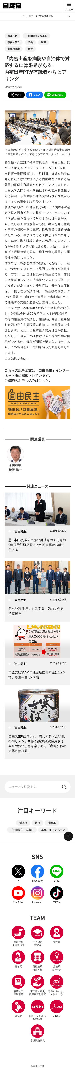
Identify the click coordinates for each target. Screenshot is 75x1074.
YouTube (18, 895)
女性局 (56, 941)
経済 (37, 822)
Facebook (37, 873)
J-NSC (56, 1016)
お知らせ (12, 35)
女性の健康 (14, 48)
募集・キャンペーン (53, 829)
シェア (36, 95)
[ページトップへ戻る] (68, 836)
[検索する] (64, 787)
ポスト (18, 95)
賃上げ (23, 822)
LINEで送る (57, 95)
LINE (56, 873)
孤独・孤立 (14, 42)
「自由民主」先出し (36, 35)
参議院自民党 (37, 1033)
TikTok (56, 895)
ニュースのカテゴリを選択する (37, 16)
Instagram (37, 895)
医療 (43, 42)
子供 (30, 42)
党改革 (52, 822)
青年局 (18, 966)
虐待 (30, 48)
